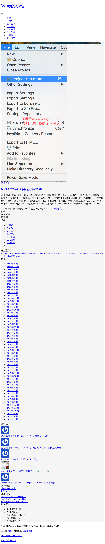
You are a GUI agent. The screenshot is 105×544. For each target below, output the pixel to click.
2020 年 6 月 (12, 289)
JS (8, 253)
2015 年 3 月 (12, 396)
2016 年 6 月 (12, 362)
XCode (40, 253)
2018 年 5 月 (12, 315)
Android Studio (64, 253)
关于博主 (11, 38)
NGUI (54, 253)
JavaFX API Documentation (13, 496)
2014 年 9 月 (12, 413)
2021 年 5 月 (12, 278)
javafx (18, 256)
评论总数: (11, 521)
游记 (50, 253)
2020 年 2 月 (12, 295)
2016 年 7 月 (12, 359)
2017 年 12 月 (13, 327)
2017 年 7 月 (12, 333)
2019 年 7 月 (12, 307)
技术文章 (11, 24)
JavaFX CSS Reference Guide (14, 499)
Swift (45, 253)
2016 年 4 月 (12, 364)
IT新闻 (10, 21)
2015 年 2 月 (12, 399)
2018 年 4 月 (12, 318)
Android (83, 253)
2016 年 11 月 (13, 350)
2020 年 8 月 (12, 287)
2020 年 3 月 (12, 292)
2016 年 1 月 (12, 370)
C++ (77, 253)
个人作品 (11, 32)
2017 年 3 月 (12, 344)
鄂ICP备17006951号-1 (11, 535)
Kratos (10, 531)
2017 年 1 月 (12, 347)
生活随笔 (11, 26)
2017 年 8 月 (12, 330)
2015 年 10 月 (13, 376)
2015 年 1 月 (12, 402)
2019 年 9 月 (12, 304)
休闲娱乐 (11, 29)
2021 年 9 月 (12, 275)
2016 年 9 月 (12, 353)
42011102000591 (8, 540)
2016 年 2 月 (12, 367)
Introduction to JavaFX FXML (14, 501)
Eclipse (29, 253)
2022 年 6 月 (12, 272)
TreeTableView (16, 253)
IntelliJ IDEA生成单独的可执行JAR (21, 189)
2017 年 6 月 (12, 336)
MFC (35, 253)
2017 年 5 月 (12, 338)
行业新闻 (11, 242)
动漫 (24, 253)
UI (2, 253)
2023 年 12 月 (13, 266)
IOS (88, 253)
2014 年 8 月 (12, 416)
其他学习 (11, 234)
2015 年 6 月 (12, 387)
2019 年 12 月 (13, 298)
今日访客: (11, 512)
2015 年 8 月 (12, 382)
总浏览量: (11, 515)
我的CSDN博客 (8, 488)
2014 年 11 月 (13, 408)
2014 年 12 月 (13, 405)
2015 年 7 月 (12, 385)
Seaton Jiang (28, 531)
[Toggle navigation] (2, 13)
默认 (9, 245)
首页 (9, 18)
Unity (93, 253)
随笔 (13, 256)
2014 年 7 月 (12, 419)
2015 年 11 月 (13, 373)
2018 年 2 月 (12, 324)
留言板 (10, 35)
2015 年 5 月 (12, 390)
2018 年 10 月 (13, 310)
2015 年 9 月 (12, 379)
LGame (4, 491)
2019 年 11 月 (13, 301)
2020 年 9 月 (12, 284)
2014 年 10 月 (13, 411)
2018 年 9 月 (12, 313)
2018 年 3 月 (12, 321)
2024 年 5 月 (12, 264)
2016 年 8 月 (12, 356)
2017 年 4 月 (12, 341)
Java (5, 253)
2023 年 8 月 (12, 269)
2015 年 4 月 (12, 393)
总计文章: (11, 518)
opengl (72, 253)
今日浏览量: (13, 509)
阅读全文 (57, 208)
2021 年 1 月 (12, 281)
